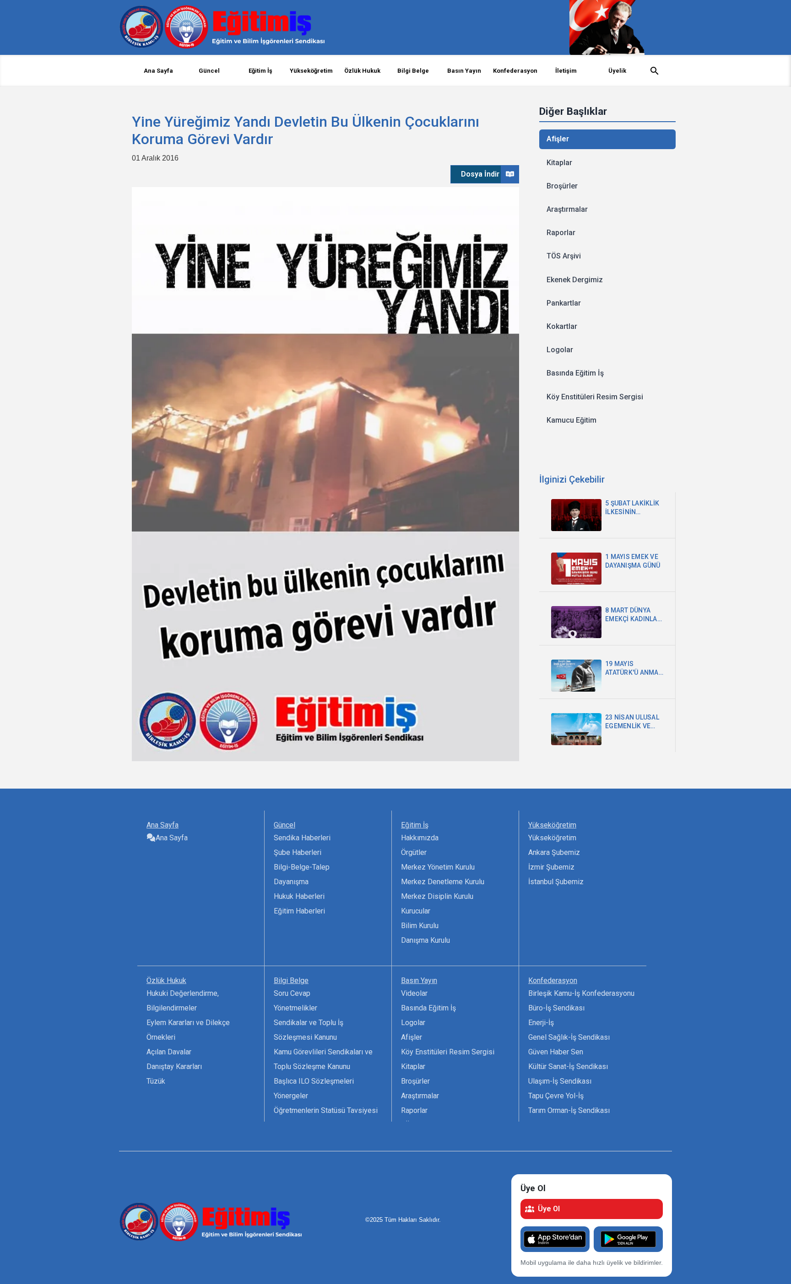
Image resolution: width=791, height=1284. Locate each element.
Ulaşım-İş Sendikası (559, 1081)
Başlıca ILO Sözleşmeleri (314, 1081)
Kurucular (415, 911)
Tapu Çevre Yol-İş (556, 1095)
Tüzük (155, 1081)
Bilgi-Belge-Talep (302, 867)
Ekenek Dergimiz (575, 279)
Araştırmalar (567, 209)
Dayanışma (291, 881)
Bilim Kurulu (420, 925)
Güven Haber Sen (555, 1052)
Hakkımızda (420, 837)
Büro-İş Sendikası (556, 1008)
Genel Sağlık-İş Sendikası (569, 1037)
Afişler (558, 138)
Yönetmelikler (295, 1008)
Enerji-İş (541, 1022)
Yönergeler (291, 1095)
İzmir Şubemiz (551, 867)
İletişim (566, 70)
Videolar (414, 993)
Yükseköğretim (552, 837)
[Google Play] (628, 1239)
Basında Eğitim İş (575, 373)
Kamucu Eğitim (571, 420)
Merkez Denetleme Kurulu (442, 881)
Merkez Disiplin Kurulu (437, 896)
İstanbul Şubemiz (556, 881)
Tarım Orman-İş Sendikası (569, 1110)
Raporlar (561, 232)
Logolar (560, 349)
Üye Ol (549, 1208)
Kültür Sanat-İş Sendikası (568, 1066)
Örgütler (414, 852)
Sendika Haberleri (302, 837)
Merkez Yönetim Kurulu (438, 867)
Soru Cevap (292, 993)
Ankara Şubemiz (554, 852)
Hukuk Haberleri (299, 896)
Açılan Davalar (168, 1052)
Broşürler (562, 186)
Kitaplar (559, 162)
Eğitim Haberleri (299, 911)
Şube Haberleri (297, 852)
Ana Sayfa (158, 70)
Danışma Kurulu (425, 940)
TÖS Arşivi (564, 256)
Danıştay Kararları (174, 1066)
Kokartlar (562, 326)
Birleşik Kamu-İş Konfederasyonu (581, 993)
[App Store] (555, 1239)
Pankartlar (564, 303)
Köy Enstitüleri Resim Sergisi (595, 396)
